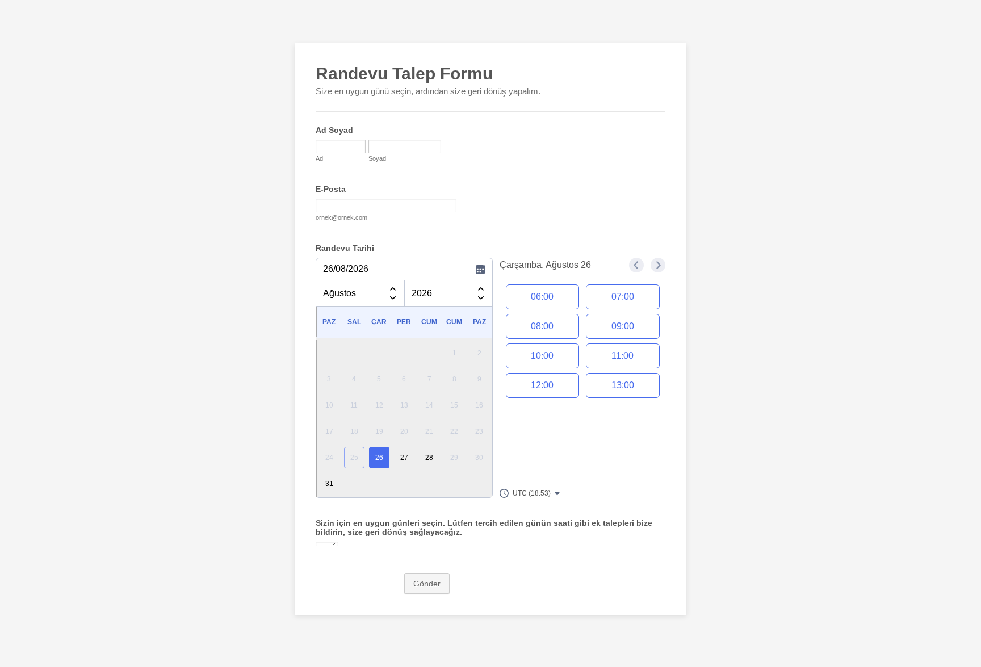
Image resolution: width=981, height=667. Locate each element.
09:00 (622, 326)
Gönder (427, 583)
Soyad (377, 158)
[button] (530, 493)
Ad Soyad (334, 130)
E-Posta (331, 189)
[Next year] (480, 300)
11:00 (622, 355)
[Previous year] (480, 286)
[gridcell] (379, 457)
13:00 (622, 385)
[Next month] (393, 300)
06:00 (542, 296)
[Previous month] (393, 286)
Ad (319, 158)
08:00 (542, 326)
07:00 (622, 296)
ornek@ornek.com (341, 217)
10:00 (542, 355)
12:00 (542, 385)
